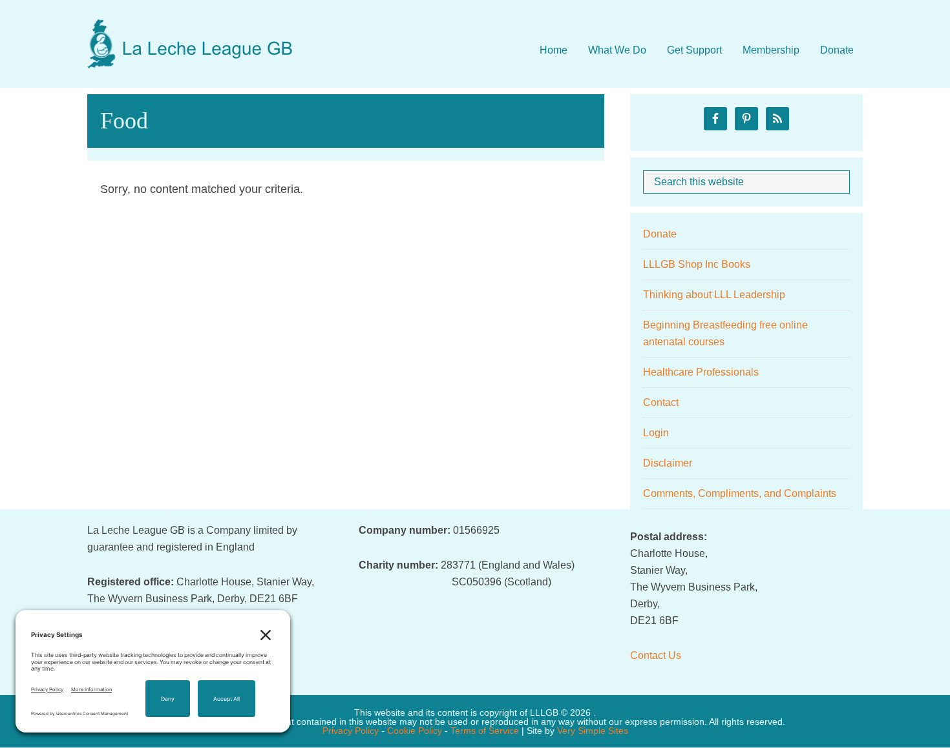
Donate (660, 233)
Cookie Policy (414, 730)
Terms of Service (484, 730)
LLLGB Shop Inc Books (696, 264)
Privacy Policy (350, 730)
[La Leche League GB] (190, 31)
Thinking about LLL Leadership (714, 294)
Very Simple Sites (592, 730)
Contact (661, 402)
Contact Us (655, 655)
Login (656, 432)
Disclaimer (667, 463)
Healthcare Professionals (701, 372)
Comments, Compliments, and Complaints (739, 493)
